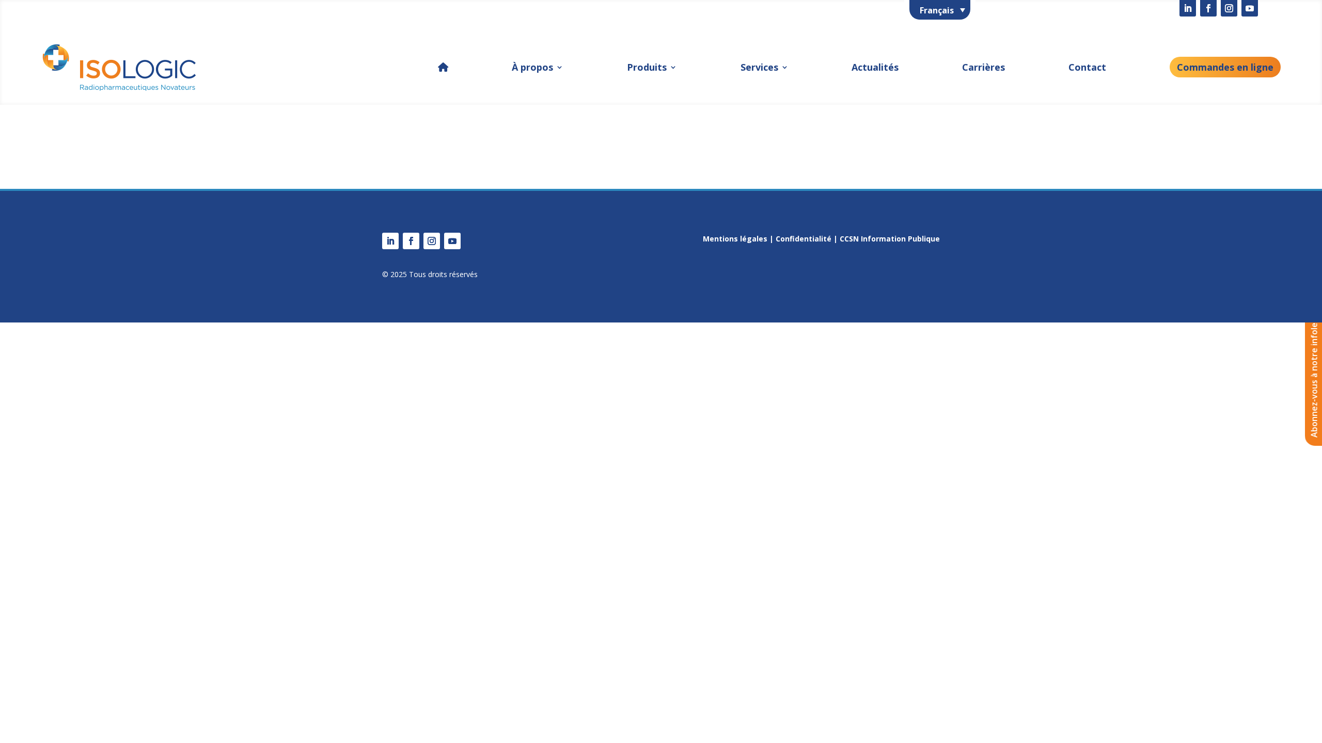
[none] (939, 10)
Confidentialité (803, 239)
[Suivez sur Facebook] (1208, 8)
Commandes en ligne (1225, 67)
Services (759, 67)
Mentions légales (735, 239)
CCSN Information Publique (890, 239)
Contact (1087, 67)
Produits (647, 67)
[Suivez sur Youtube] (1249, 8)
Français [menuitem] (937, 10)
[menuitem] (939, 10)
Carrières (983, 67)
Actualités (875, 67)
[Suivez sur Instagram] (1229, 8)
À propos (532, 67)
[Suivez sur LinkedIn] (1187, 8)
